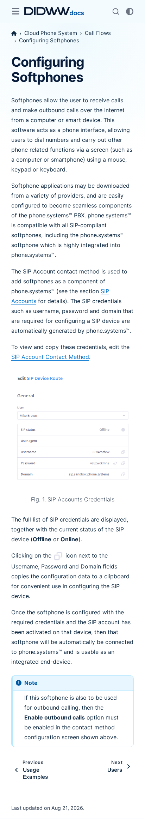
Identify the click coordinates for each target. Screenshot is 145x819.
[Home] (14, 33)
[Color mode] (129, 11)
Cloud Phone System (50, 33)
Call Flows (98, 33)
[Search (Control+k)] (115, 11)
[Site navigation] (15, 11)
